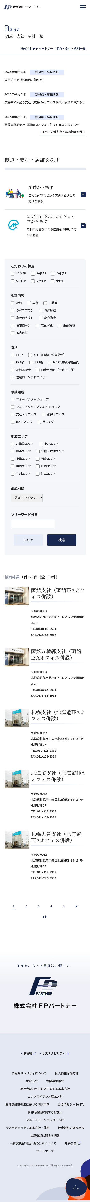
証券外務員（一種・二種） (58, 370)
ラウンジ (48, 422)
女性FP (61, 281)
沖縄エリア (48, 474)
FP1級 (20, 362)
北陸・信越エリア (53, 451)
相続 (19, 303)
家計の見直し (25, 318)
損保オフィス (56, 414)
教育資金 (50, 318)
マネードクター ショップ (32, 399)
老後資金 (47, 325)
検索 (61, 540)
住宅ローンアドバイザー (32, 377)
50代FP (21, 281)
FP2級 (39, 362)
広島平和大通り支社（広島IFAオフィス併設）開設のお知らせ (45, 102)
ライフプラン (25, 310)
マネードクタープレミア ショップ (38, 407)
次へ (76, 906)
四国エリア (48, 466)
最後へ (45, 917)
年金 (35, 303)
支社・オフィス (26, 414)
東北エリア (51, 444)
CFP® (19, 355)
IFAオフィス (24, 422)
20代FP (21, 273)
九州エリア (23, 474)
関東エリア (23, 451)
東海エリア (23, 459)
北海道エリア (25, 444)
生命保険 (69, 325)
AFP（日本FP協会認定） (50, 355)
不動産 (53, 303)
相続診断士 (23, 370)
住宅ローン (23, 325)
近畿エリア (48, 459)
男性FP (41, 281)
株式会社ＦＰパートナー (37, 48)
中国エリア (23, 466)
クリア (28, 540)
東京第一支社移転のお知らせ (24, 80)
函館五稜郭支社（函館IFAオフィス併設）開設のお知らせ (42, 125)
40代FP (61, 273)
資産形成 (50, 310)
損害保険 (22, 333)
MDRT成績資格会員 (66, 362)
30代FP (41, 273)
